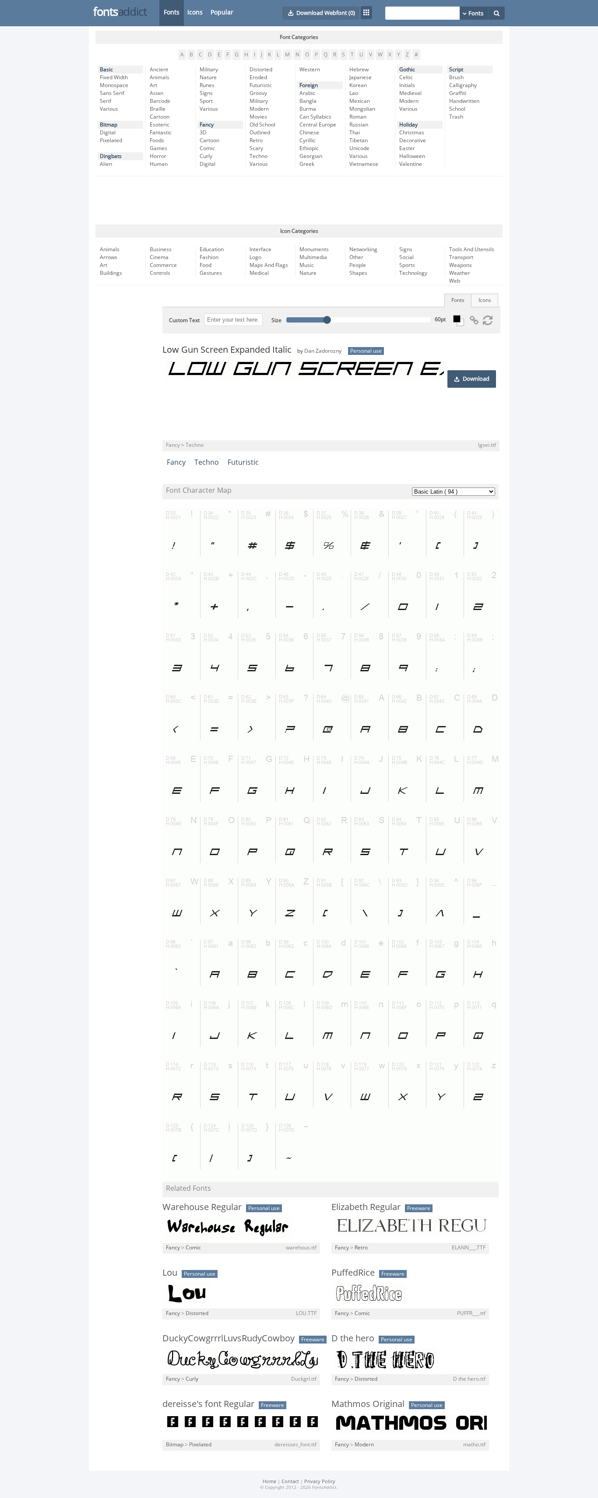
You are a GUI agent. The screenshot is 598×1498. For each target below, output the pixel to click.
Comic (207, 148)
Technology (413, 273)
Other (356, 257)
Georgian (310, 156)
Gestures (211, 273)
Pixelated (111, 140)
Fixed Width (114, 77)
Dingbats (111, 156)
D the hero (352, 1338)
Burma (307, 109)
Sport (206, 101)
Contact (290, 1481)
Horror (158, 156)
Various (109, 109)
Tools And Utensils (471, 249)
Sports (407, 265)
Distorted (261, 70)
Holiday (408, 125)
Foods (157, 140)
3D (203, 133)
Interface (260, 249)
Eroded (258, 77)
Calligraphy (463, 85)
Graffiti (457, 93)
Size (276, 320)
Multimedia (313, 257)
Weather (459, 273)
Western (309, 70)
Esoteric (159, 125)
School (457, 109)
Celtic (406, 77)
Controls (160, 273)
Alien (106, 164)
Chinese (309, 133)
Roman (357, 117)
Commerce (163, 265)
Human (159, 164)
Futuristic (261, 85)
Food (205, 265)
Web (454, 281)
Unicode (359, 148)
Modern (259, 109)
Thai (354, 133)
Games (158, 148)
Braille (157, 109)
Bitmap (108, 125)
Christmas (411, 133)
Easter (407, 148)
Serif (105, 101)
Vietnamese (363, 164)
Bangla (308, 101)
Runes (207, 85)
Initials (407, 85)
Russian (358, 125)
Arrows (108, 257)
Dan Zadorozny (322, 351)
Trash (456, 117)
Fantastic (161, 133)
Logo (255, 257)
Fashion (209, 257)
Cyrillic (307, 140)
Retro (256, 140)
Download (476, 378)
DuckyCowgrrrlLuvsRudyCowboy (228, 1338)
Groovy (258, 93)
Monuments (314, 249)
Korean (358, 85)
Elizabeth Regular (366, 1207)
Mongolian (362, 109)
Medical (259, 273)
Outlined (260, 133)
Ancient (159, 70)
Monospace (114, 85)
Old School (262, 125)
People (357, 265)
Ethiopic (309, 148)
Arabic (307, 93)
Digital (108, 133)
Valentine (410, 164)
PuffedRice (353, 1272)
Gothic (407, 70)
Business (161, 249)
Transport (461, 257)
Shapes (358, 273)
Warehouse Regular (202, 1207)
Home (269, 1481)
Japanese (360, 77)
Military (209, 70)
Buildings (111, 273)
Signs (206, 93)
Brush (456, 77)
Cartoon (159, 117)
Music (306, 265)
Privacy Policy (319, 1481)
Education (212, 249)
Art (153, 85)
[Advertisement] (299, 200)
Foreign (308, 85)
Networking (363, 249)
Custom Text (184, 320)
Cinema (159, 257)
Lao (353, 93)
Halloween (412, 156)
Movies (258, 117)
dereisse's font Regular (208, 1404)
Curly (206, 156)
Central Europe (317, 125)
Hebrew (359, 70)
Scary (256, 148)
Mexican (359, 101)
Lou (169, 1272)
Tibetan (358, 140)
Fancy (207, 125)
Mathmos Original (368, 1404)
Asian (156, 93)
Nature (208, 77)
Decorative (412, 140)
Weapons (460, 265)
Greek (306, 164)
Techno (258, 156)
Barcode (160, 101)
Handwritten (464, 101)
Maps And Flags (269, 265)
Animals (159, 77)
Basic (106, 70)
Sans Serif (112, 93)
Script (456, 70)
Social (406, 257)
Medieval (410, 93)
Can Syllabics (315, 117)
